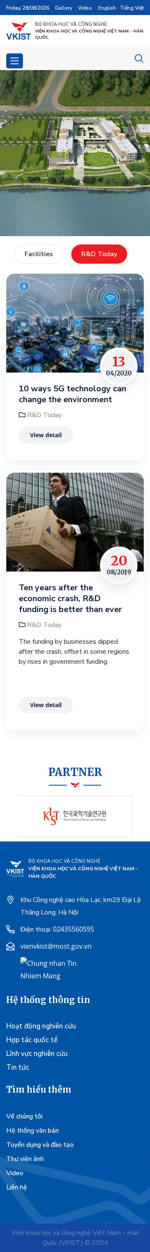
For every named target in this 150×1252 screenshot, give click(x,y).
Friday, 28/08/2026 (27, 8)
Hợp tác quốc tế (32, 1040)
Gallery (63, 8)
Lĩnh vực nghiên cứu (37, 1053)
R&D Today (99, 254)
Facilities (39, 254)
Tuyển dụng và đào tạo (40, 1144)
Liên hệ (16, 1187)
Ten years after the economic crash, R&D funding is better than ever (70, 598)
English (107, 8)
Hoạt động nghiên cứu (41, 1026)
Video (85, 8)
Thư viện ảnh (25, 1159)
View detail (46, 435)
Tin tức (17, 1067)
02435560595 (73, 929)
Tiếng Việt (132, 8)
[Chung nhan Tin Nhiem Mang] (51, 968)
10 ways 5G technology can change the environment (72, 394)
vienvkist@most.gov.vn (56, 946)
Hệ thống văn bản (32, 1130)
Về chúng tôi (24, 1116)
